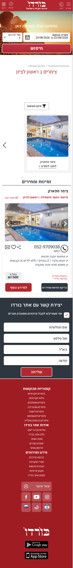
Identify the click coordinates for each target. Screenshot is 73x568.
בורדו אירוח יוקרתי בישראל (58, 65)
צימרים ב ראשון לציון (36, 65)
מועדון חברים (36, 443)
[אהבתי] (13, 247)
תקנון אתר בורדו (36, 475)
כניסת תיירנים (36, 457)
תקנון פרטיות (37, 471)
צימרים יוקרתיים (36, 394)
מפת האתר (36, 439)
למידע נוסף (18, 287)
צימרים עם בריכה (36, 407)
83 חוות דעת (11, 198)
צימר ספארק (58, 191)
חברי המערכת (36, 462)
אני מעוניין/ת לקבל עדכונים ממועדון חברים (35, 313)
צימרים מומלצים (36, 403)
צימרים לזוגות (36, 412)
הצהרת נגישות (36, 466)
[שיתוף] (19, 247)
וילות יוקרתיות (36, 398)
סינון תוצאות (34, 106)
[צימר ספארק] (36, 222)
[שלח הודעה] (7, 247)
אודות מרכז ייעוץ (36, 430)
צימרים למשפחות (36, 416)
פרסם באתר (36, 448)
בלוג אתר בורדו (36, 434)
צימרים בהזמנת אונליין (36, 420)
